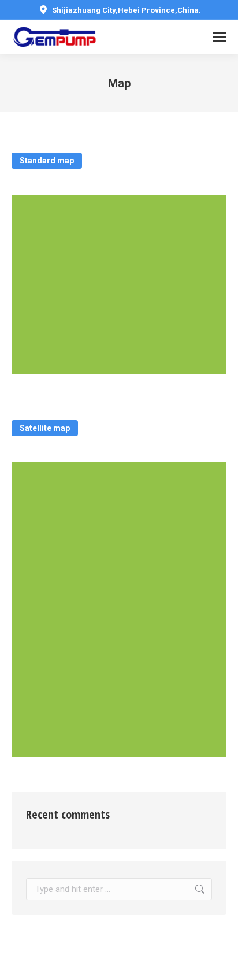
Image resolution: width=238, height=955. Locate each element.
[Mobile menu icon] (219, 37)
